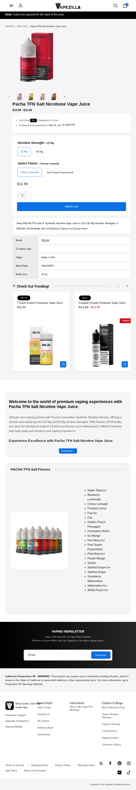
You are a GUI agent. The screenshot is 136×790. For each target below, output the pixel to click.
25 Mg (24, 151)
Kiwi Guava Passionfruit (60, 172)
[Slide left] (9, 96)
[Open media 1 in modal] (36, 56)
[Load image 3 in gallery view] (42, 97)
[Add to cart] (63, 364)
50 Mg (39, 151)
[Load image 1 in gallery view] (19, 97)
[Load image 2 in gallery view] (30, 97)
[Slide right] (64, 96)
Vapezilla (109, 784)
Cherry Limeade (30, 172)
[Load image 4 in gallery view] (53, 97)
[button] (11, 6)
